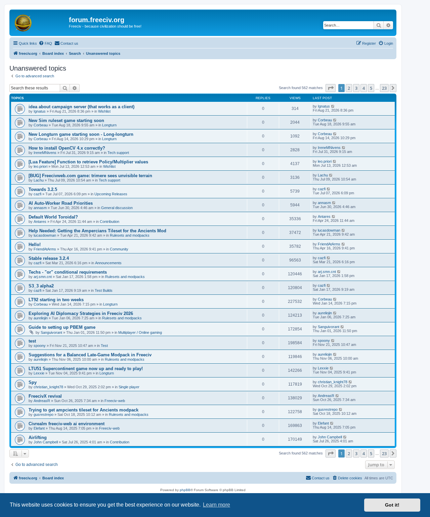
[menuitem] (45, 43)
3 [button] (356, 88)
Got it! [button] (392, 505)
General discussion (117, 208)
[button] (331, 88)
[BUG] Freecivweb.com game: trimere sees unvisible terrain (90, 175)
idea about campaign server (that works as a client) (81, 106)
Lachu (39, 180)
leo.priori (40, 166)
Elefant (39, 428)
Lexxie (39, 373)
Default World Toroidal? (53, 217)
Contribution (109, 222)
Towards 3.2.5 (43, 189)
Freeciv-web (114, 401)
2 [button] (349, 88)
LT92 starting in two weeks (56, 299)
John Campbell (46, 442)
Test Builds (104, 290)
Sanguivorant (51, 332)
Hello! (35, 244)
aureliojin (41, 318)
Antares (40, 222)
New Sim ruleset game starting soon (66, 120)
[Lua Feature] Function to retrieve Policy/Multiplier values (88, 161)
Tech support (118, 153)
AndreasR (42, 401)
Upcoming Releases (110, 194)
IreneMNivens (45, 153)
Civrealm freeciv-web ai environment (66, 423)
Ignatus (40, 111)
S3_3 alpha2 (41, 285)
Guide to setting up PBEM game (62, 327)
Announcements (108, 263)
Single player (129, 387)
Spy (33, 382)
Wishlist (104, 111)
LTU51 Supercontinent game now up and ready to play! (86, 368)
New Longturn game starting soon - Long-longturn (81, 134)
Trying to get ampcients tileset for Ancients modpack (83, 409)
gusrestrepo (43, 414)
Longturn (109, 125)
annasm (40, 208)
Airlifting (38, 437)
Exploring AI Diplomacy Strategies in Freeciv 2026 (81, 313)
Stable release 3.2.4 (49, 258)
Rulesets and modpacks (129, 235)
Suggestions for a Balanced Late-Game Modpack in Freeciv (90, 354)
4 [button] (363, 88)
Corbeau (41, 125)
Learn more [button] (216, 505)
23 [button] (384, 88)
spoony (40, 346)
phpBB (185, 490)
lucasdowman (45, 235)
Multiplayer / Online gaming (140, 332)
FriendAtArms (45, 249)
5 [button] (371, 88)
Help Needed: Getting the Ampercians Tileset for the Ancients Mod (97, 230)
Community (119, 249)
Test (104, 346)
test (32, 341)
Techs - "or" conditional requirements (68, 272)
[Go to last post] (333, 106)
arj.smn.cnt (43, 277)
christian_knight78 (48, 387)
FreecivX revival (45, 396)
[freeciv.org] (40, 22)
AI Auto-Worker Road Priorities (61, 203)
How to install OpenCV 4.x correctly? (67, 148)
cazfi (37, 194)
